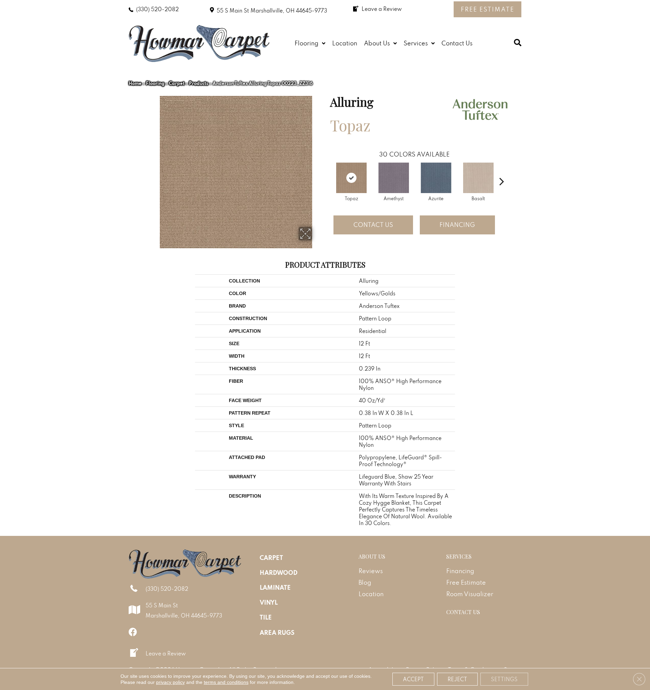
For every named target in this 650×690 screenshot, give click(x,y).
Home (135, 83)
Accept (413, 679)
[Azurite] (436, 178)
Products (198, 83)
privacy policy (170, 682)
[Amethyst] (394, 178)
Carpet (177, 83)
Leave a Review (166, 653)
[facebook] (133, 632)
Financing (457, 225)
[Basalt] (478, 178)
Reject (457, 679)
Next (502, 171)
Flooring (155, 83)
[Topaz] (351, 178)
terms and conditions (226, 682)
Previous (327, 171)
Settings (504, 679)
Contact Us (373, 225)
